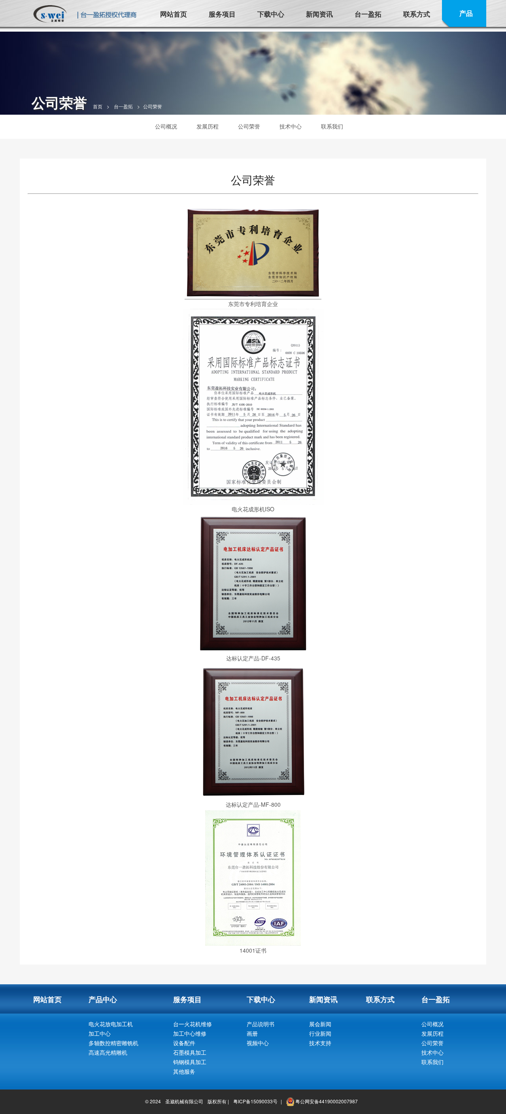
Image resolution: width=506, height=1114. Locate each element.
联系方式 (416, 14)
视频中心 (258, 1043)
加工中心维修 (189, 1033)
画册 (252, 1033)
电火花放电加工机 (111, 1024)
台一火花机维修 (192, 1024)
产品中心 (103, 999)
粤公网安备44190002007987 (326, 1101)
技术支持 (320, 1043)
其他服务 (184, 1071)
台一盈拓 (368, 14)
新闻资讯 (319, 14)
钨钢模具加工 (189, 1062)
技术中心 (290, 126)
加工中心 (100, 1033)
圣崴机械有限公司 (184, 1101)
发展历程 (207, 126)
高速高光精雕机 (108, 1052)
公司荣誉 (249, 126)
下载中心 (270, 14)
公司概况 (166, 126)
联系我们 (332, 126)
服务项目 (222, 14)
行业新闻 (320, 1033)
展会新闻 (320, 1024)
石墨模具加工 (189, 1052)
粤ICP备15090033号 (255, 1101)
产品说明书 (260, 1024)
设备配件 (184, 1043)
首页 (97, 106)
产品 (466, 13)
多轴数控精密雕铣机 (113, 1043)
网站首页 (173, 14)
